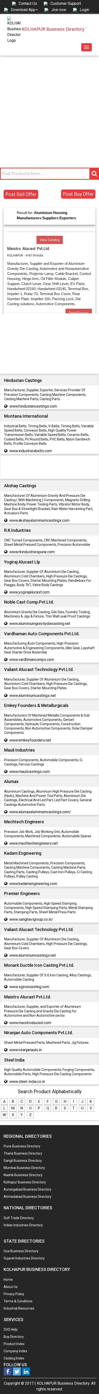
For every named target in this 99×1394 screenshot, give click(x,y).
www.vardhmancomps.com (31, 659)
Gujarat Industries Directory (24, 1258)
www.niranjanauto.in (25, 1050)
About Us (11, 1287)
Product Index (14, 1344)
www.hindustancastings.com (33, 406)
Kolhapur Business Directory (25, 1182)
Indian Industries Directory (23, 1225)
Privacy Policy (14, 1294)
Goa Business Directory (21, 1251)
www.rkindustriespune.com (32, 552)
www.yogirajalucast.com (29, 592)
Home (8, 1279)
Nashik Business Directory (23, 1175)
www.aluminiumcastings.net (32, 695)
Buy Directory (14, 1337)
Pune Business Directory (22, 1146)
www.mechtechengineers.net (33, 843)
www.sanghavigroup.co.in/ (31, 919)
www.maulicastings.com (29, 771)
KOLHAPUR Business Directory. (63, 1383)
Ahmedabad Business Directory (27, 1196)
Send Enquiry (79, 313)
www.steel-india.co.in (27, 1081)
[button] (24, 9)
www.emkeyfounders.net (30, 740)
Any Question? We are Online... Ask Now (88, 1382)
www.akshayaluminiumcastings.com (39, 520)
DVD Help (11, 1329)
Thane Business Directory (23, 1153)
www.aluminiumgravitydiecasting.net (39, 623)
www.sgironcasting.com (29, 987)
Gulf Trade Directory (19, 1218)
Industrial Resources (19, 1308)
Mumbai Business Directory (24, 1168)
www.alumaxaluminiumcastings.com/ (40, 812)
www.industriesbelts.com (30, 451)
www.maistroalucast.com (30, 1022)
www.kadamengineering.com (33, 883)
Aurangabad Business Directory (27, 1189)
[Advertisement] (49, 107)
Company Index (15, 1351)
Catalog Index (14, 1358)
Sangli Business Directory (23, 1161)
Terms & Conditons (18, 1301)
